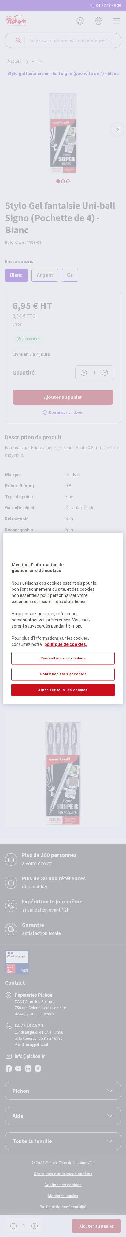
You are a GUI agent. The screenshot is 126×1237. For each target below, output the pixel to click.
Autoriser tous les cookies (63, 690)
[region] (63, 618)
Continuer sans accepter (63, 674)
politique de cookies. (65, 644)
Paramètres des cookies (63, 658)
